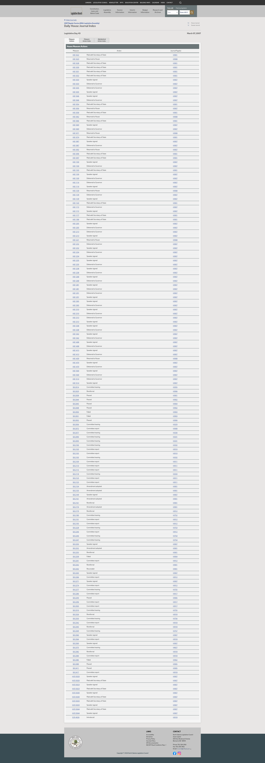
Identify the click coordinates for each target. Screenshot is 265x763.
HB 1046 (76, 96)
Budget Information (145, 11)
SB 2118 (76, 474)
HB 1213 (76, 232)
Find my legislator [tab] (181, 8)
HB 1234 (76, 252)
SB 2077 (76, 433)
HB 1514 (76, 379)
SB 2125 (76, 482)
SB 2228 (76, 528)
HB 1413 (76, 350)
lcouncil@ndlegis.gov (183, 749)
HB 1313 (76, 318)
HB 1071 (76, 133)
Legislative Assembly (107, 11)
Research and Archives (158, 11)
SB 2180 (76, 515)
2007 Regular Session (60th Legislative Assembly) (81, 23)
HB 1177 (76, 215)
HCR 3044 (76, 709)
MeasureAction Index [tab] (87, 40)
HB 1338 (76, 326)
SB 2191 (76, 519)
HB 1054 (76, 104)
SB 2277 (76, 589)
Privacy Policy (150, 739)
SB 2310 (76, 610)
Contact (170, 3)
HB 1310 (76, 309)
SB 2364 (76, 639)
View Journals (71, 20)
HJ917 (175, 594)
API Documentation (152, 743)
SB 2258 (76, 556)
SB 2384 (76, 656)
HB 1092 (76, 149)
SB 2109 (76, 461)
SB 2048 (76, 408)
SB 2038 (76, 395)
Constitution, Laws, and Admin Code (94, 11)
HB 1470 (76, 363)
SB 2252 (76, 548)
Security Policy (150, 741)
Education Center (131, 3)
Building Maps (145, 3)
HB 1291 (76, 293)
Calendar (155, 3)
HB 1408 (76, 342)
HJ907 (175, 80)
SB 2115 (76, 470)
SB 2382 (76, 652)
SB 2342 (76, 623)
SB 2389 (76, 664)
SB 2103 (76, 449)
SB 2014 (76, 387)
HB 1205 (76, 223)
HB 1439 (76, 358)
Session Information (120, 11)
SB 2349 (76, 631)
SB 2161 (76, 499)
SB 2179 (76, 511)
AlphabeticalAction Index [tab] (102, 40)
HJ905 (175, 598)
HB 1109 (76, 174)
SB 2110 (76, 466)
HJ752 (175, 515)
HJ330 (175, 433)
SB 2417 (76, 672)
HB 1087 (76, 141)
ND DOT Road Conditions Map (155, 745)
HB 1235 (76, 260)
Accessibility (150, 735)
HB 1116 (76, 182)
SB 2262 (76, 565)
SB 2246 (76, 532)
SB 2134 (76, 486)
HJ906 (175, 391)
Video (163, 3)
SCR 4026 (75, 717)
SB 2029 (76, 391)
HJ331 (175, 437)
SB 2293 (76, 598)
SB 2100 (76, 445)
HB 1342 (76, 334)
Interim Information (132, 11)
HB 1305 (76, 301)
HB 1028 (76, 63)
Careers (88, 3)
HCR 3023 (76, 685)
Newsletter (113, 3)
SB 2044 (76, 399)
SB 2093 (76, 441)
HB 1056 (76, 108)
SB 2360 (76, 635)
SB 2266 (76, 577)
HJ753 (175, 528)
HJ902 (175, 399)
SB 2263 (76, 573)
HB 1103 (76, 170)
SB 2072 (76, 428)
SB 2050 (76, 412)
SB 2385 (76, 660)
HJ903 (175, 412)
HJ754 (175, 536)
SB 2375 (76, 647)
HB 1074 (76, 137)
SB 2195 (76, 523)
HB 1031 (76, 71)
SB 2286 (76, 594)
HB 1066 (76, 121)
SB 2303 (76, 606)
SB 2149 (76, 495)
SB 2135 (76, 490)
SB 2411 (76, 668)
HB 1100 (76, 162)
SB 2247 (76, 540)
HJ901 (175, 55)
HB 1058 (76, 112)
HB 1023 (76, 59)
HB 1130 (76, 191)
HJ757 (175, 631)
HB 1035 (76, 88)
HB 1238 (76, 268)
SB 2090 (76, 437)
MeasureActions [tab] (72, 40)
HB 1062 (76, 117)
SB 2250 (76, 544)
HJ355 (175, 387)
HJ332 (175, 445)
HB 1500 (76, 371)
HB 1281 (76, 285)
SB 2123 (76, 478)
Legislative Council (100, 3)
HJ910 (175, 449)
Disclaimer (149, 737)
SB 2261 (76, 561)
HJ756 (175, 618)
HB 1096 (76, 154)
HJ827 (175, 647)
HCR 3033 (76, 701)
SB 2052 (76, 420)
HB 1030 (76, 67)
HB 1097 (76, 158)
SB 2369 (76, 643)
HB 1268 (76, 277)
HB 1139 (76, 195)
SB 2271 (76, 581)
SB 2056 (76, 424)
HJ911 (175, 461)
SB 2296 (76, 602)
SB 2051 (76, 416)
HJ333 (175, 474)
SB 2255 (76, 552)
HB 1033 (76, 80)
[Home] (76, 11)
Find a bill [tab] (170, 8)
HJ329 (175, 424)
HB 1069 (76, 125)
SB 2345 (76, 627)
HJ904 (175, 404)
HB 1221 (76, 240)
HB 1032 (76, 75)
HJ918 (175, 614)
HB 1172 (76, 207)
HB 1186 (76, 219)
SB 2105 (76, 453)
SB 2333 (76, 618)
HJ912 (175, 511)
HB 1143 (76, 203)
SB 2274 (76, 585)
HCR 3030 (76, 693)
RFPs (121, 3)
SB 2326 (76, 614)
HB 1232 (76, 244)
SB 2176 (76, 507)
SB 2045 (76, 404)
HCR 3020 (76, 676)
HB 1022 (76, 55)
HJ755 (175, 589)
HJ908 (175, 59)
